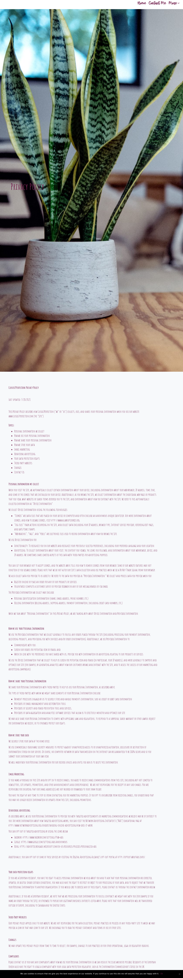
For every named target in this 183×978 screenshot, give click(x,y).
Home (141, 3)
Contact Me (157, 3)
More (173, 3)
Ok (161, 973)
